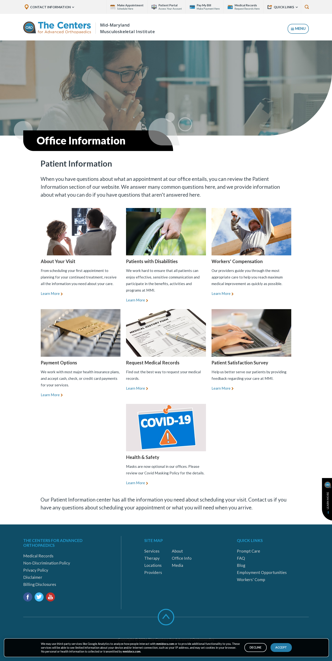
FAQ (241, 558)
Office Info (182, 558)
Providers (153, 572)
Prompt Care (248, 551)
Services (151, 551)
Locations (153, 565)
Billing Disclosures (39, 584)
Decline (255, 647)
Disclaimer (32, 577)
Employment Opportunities (262, 572)
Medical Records (38, 555)
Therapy (152, 558)
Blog (241, 565)
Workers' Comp (251, 579)
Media (177, 565)
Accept (281, 647)
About (177, 551)
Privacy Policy (35, 570)
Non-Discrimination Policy (46, 562)
